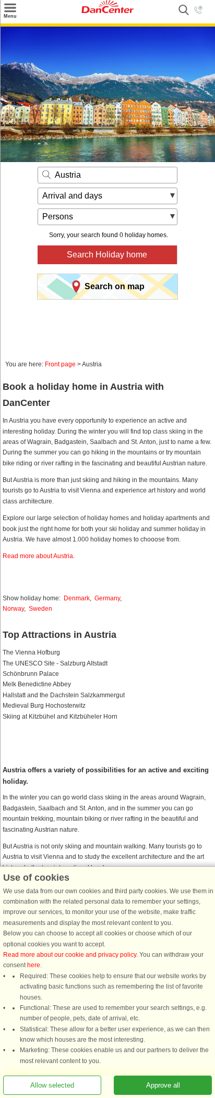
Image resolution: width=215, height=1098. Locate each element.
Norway (13, 608)
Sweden (40, 608)
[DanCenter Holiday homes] (107, 11)
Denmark (77, 598)
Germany (107, 598)
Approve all (163, 1085)
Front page (60, 364)
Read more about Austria (38, 556)
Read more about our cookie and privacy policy (69, 954)
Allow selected (52, 1085)
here (33, 965)
